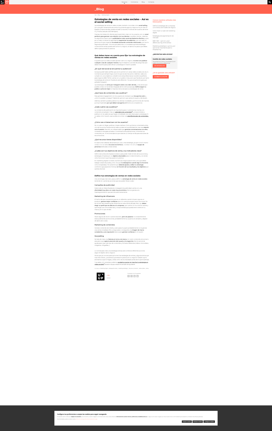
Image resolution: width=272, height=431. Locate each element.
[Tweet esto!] (131, 276)
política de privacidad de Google (90, 419)
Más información (159, 65)
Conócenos (134, 2)
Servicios (124, 2)
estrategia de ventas (113, 268)
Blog (143, 2)
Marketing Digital (104, 268)
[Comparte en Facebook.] (128, 276)
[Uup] (4, 2)
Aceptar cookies (187, 421)
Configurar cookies (209, 421)
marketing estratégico (123, 268)
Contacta (151, 2)
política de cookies (79, 419)
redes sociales (142, 268)
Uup (95, 14)
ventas (147, 268)
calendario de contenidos (123, 112)
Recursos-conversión (133, 268)
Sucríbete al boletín (160, 76)
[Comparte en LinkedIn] (134, 276)
